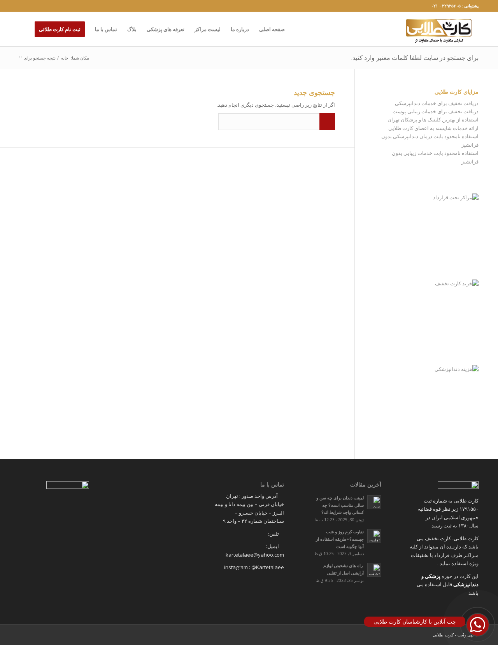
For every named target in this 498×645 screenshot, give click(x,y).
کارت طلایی (443, 635)
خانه (64, 58)
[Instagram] (22, 6)
